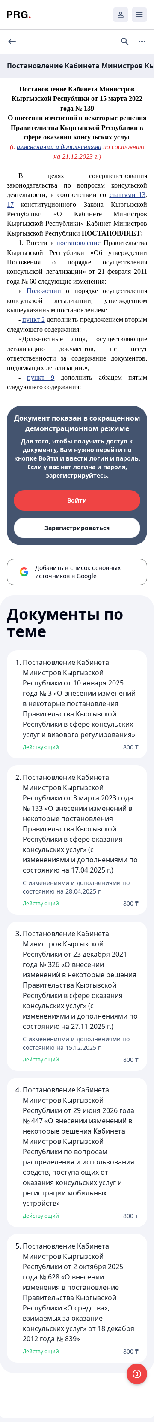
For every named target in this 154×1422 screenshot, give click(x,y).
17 (10, 204)
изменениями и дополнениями (59, 146)
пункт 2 (33, 319)
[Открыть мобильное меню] (139, 14)
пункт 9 (40, 377)
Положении (44, 290)
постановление (78, 242)
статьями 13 (127, 194)
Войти (77, 500)
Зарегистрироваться (77, 528)
